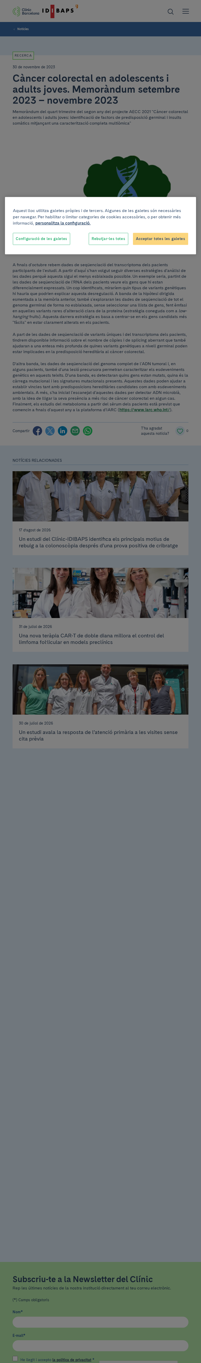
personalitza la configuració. (63, 223)
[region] (100, 225)
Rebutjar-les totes (108, 239)
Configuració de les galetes (41, 239)
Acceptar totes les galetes (160, 239)
